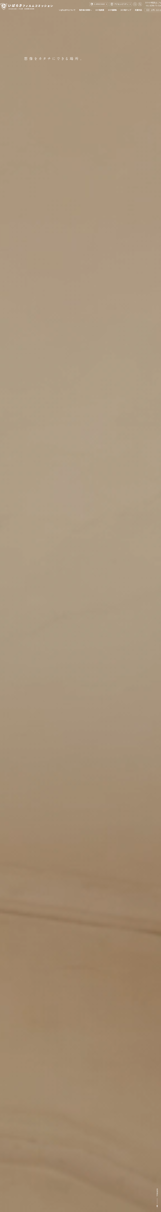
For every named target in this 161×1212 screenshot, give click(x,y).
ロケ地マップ (125, 10)
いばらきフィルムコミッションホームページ (26, 6)
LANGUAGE (99, 4)
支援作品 (138, 10)
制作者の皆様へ (85, 10)
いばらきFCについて (67, 10)
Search (135, 4)
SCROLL (157, 1198)
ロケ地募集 (112, 10)
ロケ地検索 (99, 10)
